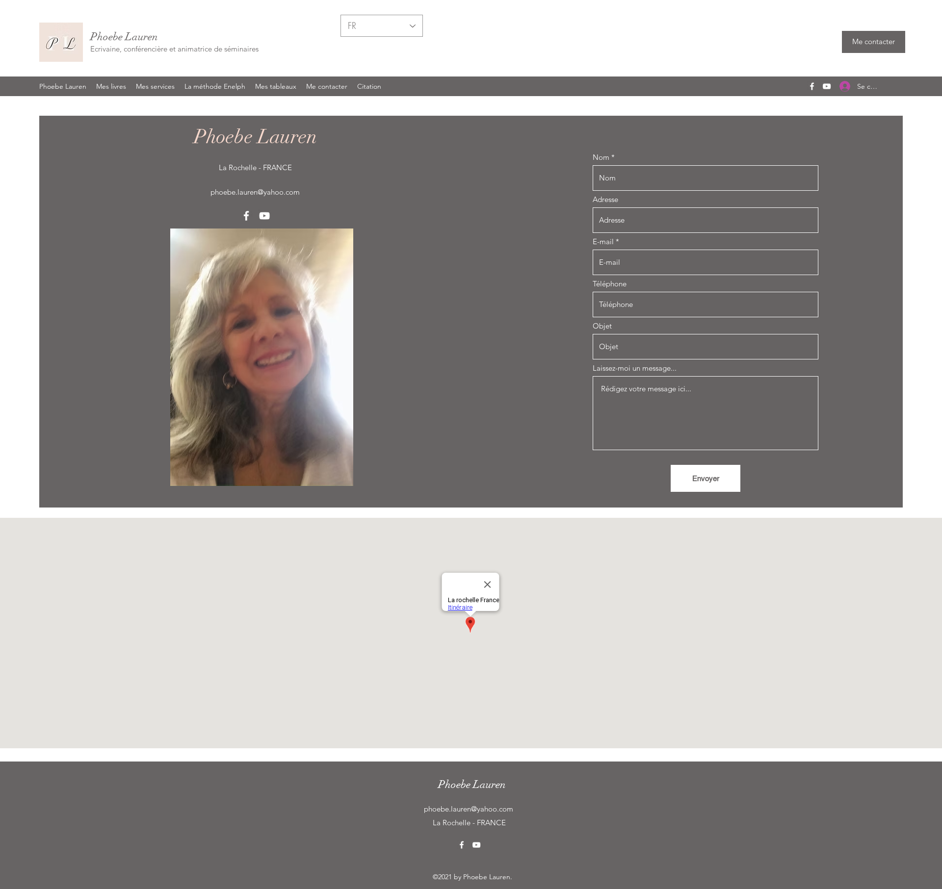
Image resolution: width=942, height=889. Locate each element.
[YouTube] (827, 86)
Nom (601, 157)
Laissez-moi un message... (635, 368)
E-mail (603, 241)
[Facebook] (812, 86)
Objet (602, 326)
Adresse (605, 199)
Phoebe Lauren (124, 36)
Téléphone (610, 283)
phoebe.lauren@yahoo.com (255, 192)
